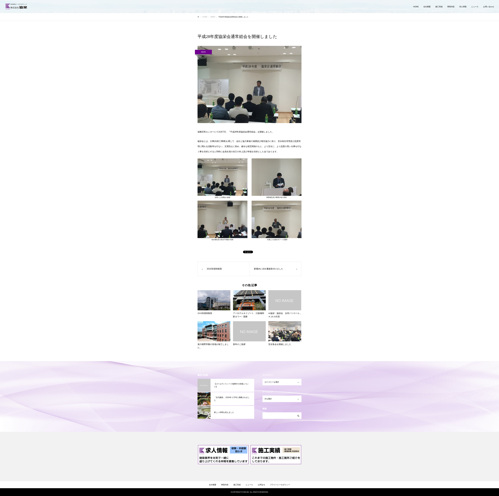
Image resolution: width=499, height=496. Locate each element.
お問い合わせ (488, 7)
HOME (416, 7)
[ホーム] (198, 17)
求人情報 (463, 7)
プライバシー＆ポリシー (280, 485)
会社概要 (427, 7)
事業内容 (451, 7)
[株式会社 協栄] (16, 6)
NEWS (203, 52)
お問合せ (261, 485)
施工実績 (439, 7)
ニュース (474, 7)
